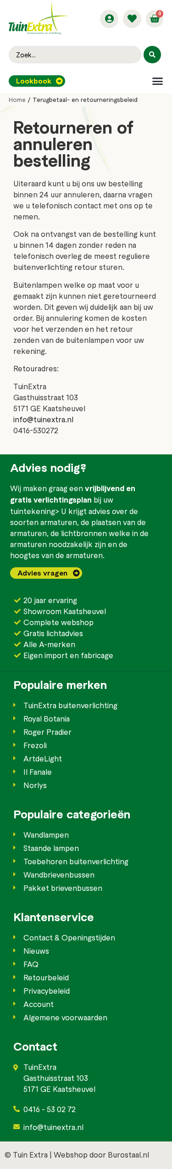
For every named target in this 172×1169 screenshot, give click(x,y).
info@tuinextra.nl (43, 419)
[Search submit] (152, 54)
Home (17, 99)
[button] (157, 81)
